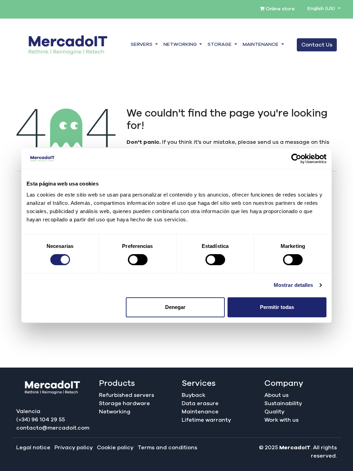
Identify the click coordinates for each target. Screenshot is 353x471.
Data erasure (200, 403)
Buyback (193, 395)
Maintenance (200, 411)
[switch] (138, 259)
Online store (279, 9)
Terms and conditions (167, 447)
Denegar (175, 307)
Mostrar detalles (293, 285)
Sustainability (283, 403)
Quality (274, 411)
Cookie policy (115, 447)
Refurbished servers (126, 395)
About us (276, 395)
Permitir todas (277, 307)
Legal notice (33, 447)
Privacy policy (73, 447)
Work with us (281, 420)
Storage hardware (124, 403)
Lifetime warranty (206, 420)
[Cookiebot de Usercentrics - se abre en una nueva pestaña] (296, 158)
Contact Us (316, 45)
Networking (114, 411)
